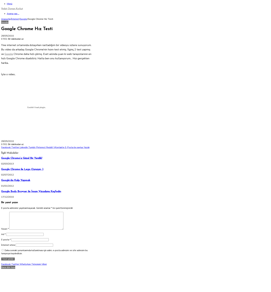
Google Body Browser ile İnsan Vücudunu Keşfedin (31, 191)
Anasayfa (5, 19)
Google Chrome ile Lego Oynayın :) (22, 169)
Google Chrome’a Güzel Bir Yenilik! (21, 158)
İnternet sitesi (8, 245)
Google (23, 19)
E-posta (6, 239)
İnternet (15, 19)
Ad (3, 234)
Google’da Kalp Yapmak (15, 180)
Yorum (5, 228)
